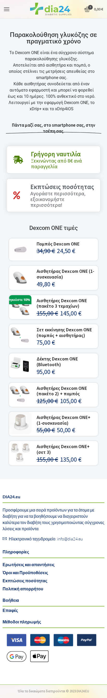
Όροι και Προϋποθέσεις (25, 572)
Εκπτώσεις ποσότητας (25, 580)
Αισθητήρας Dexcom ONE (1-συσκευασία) (65, 274)
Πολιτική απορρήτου (23, 588)
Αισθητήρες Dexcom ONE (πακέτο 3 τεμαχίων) (62, 303)
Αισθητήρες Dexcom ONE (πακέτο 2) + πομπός (62, 391)
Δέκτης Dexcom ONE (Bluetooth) (57, 361)
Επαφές (10, 610)
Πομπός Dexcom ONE (58, 244)
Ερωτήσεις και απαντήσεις (29, 564)
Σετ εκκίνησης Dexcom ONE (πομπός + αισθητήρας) (64, 332)
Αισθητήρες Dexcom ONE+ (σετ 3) (63, 449)
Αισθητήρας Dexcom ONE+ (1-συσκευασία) (63, 420)
